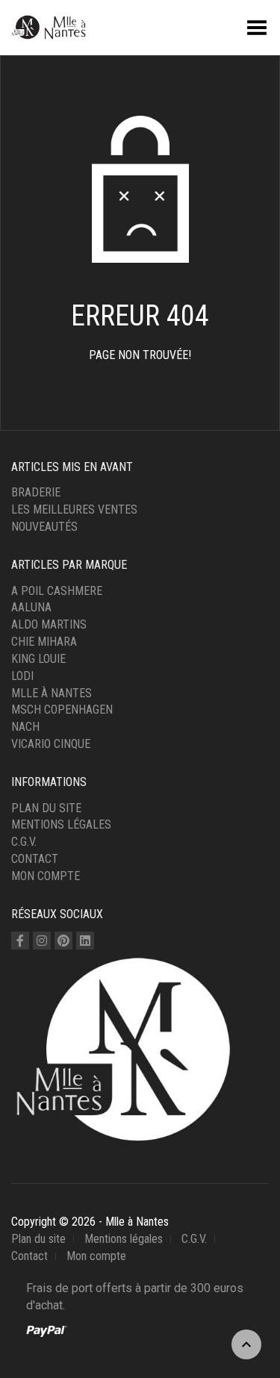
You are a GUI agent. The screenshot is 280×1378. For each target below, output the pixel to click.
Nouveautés (44, 527)
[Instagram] (42, 941)
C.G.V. (24, 842)
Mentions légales (61, 824)
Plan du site (46, 808)
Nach (25, 727)
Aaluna (31, 607)
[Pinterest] (63, 941)
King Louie (38, 659)
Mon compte (45, 876)
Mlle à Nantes (51, 693)
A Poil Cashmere (56, 591)
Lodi (22, 676)
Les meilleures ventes (74, 509)
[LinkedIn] (85, 941)
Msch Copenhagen (62, 709)
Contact (34, 859)
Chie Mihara (44, 642)
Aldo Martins (49, 624)
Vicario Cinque (50, 744)
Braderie (35, 492)
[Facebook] (20, 941)
